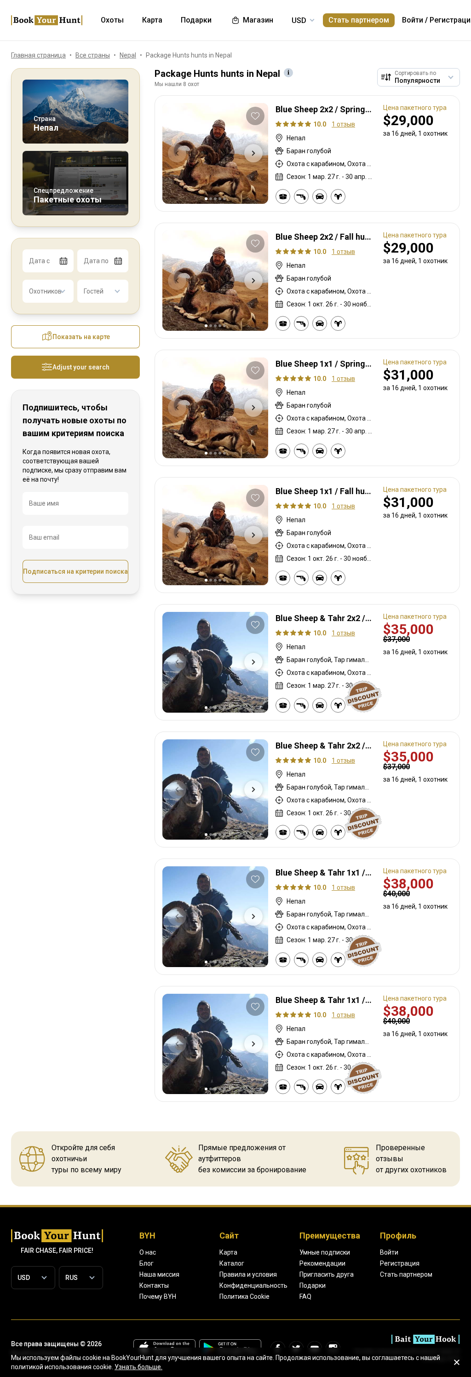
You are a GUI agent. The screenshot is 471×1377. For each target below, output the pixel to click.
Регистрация (399, 1263)
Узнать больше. (138, 1367)
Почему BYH (157, 1296)
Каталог (231, 1263)
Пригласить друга (326, 1274)
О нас (147, 1252)
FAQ (305, 1296)
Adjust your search (80, 367)
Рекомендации (322, 1263)
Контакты (154, 1285)
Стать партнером (358, 20)
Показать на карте (81, 336)
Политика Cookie (244, 1296)
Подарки (312, 1285)
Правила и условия (248, 1274)
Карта (228, 1252)
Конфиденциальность (253, 1285)
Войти (412, 20)
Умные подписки (324, 1252)
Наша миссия (159, 1274)
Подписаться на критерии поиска (75, 571)
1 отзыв (343, 124)
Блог (146, 1263)
